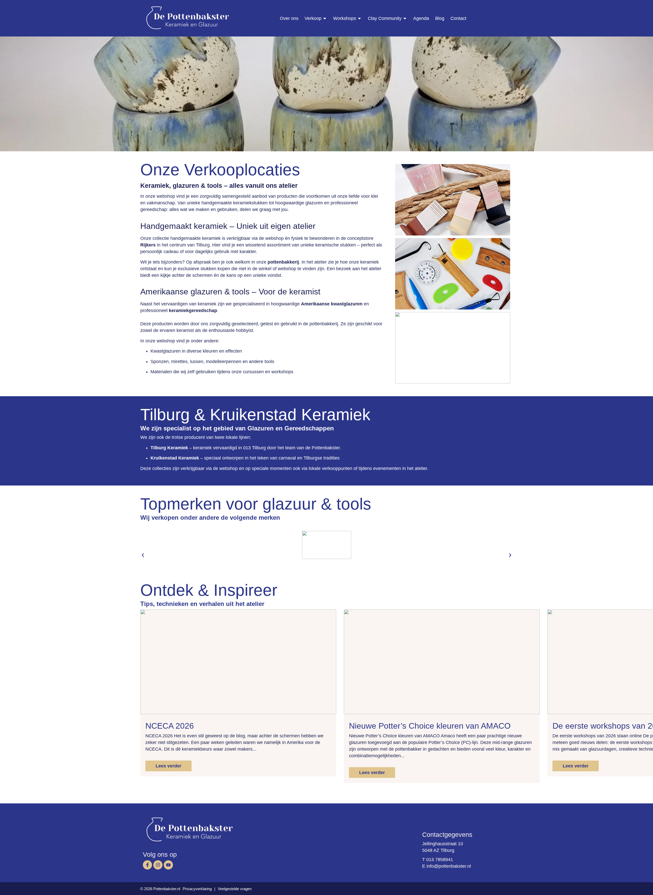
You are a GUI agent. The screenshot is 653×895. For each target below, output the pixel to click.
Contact (458, 18)
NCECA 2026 (169, 725)
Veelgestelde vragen (235, 889)
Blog (439, 18)
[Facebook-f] (147, 864)
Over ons (289, 18)
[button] (142, 555)
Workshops (344, 18)
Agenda (421, 18)
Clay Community (384, 18)
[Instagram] (157, 864)
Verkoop (313, 18)
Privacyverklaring (197, 889)
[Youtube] (168, 864)
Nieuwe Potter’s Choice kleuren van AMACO (430, 725)
